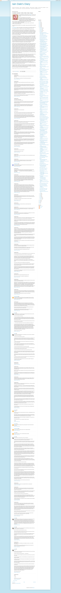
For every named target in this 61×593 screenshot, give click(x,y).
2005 (39, 200)
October (41, 29)
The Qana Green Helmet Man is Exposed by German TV (43, 155)
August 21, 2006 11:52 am (17, 118)
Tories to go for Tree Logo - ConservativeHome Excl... (43, 177)
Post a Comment (15, 580)
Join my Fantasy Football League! (43, 188)
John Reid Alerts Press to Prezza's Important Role (43, 149)
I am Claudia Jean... (42, 187)
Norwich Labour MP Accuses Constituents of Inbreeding (43, 165)
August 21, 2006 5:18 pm (17, 310)
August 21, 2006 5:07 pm (17, 299)
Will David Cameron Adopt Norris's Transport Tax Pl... (43, 141)
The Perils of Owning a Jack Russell (44, 128)
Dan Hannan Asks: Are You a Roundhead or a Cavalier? (43, 146)
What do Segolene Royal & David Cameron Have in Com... (43, 41)
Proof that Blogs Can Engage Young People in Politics (44, 59)
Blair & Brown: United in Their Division (44, 164)
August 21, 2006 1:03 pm (17, 181)
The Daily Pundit (16, 296)
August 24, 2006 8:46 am (17, 579)
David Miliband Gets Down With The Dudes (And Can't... (44, 40)
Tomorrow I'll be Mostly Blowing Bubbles (44, 101)
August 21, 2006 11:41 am (17, 106)
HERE (30, 14)
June (40, 194)
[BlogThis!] (22, 71)
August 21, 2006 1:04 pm (17, 192)
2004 (39, 201)
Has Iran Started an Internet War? (43, 133)
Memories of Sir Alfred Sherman (43, 52)
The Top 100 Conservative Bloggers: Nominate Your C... (44, 48)
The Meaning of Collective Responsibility (43, 134)
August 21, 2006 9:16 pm (17, 430)
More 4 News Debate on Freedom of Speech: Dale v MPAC (44, 102)
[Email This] (21, 71)
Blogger (33, 587)
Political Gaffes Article (42, 135)
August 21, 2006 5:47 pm (17, 331)
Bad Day (41, 158)
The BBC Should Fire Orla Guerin (43, 131)
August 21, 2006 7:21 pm (17, 380)
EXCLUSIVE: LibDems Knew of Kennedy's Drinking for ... (43, 46)
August (40, 31)
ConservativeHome (14, 27)
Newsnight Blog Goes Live (43, 163)
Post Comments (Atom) (17, 583)
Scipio (15, 333)
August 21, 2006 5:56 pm (17, 360)
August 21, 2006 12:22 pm (17, 161)
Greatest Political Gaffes (42, 157)
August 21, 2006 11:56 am (17, 146)
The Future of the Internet (42, 190)
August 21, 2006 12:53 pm (17, 172)
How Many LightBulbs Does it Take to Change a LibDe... (44, 173)
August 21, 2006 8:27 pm (17, 421)
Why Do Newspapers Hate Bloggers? (44, 156)
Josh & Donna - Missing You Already (44, 90)
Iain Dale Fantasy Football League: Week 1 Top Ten (44, 84)
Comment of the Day (42, 162)
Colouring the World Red (42, 53)
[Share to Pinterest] (24, 71)
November (41, 28)
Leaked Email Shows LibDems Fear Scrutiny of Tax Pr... (44, 172)
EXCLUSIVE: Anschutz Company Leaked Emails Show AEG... (43, 49)
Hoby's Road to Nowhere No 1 (43, 70)
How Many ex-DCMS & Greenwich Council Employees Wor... (43, 44)
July (40, 193)
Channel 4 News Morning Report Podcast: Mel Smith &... (43, 159)
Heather (15, 432)
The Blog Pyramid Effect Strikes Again (44, 45)
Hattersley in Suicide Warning (43, 124)
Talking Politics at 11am (42, 68)
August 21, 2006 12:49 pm (17, 166)
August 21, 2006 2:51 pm (17, 214)
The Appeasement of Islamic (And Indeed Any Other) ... (43, 120)
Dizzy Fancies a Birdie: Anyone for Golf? (44, 69)
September (41, 30)
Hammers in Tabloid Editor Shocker (44, 132)
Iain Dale (41, 207)
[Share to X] (23, 71)
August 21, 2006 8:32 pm (17, 426)
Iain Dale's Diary (21, 4)
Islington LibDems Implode (43, 152)
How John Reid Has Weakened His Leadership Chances (44, 142)
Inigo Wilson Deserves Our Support (44, 118)
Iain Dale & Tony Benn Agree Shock (44, 116)
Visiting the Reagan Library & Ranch (44, 89)
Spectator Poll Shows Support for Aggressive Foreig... (43, 114)
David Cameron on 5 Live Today (43, 189)
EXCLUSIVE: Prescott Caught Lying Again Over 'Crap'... (44, 106)
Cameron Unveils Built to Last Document (44, 117)
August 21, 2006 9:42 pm (17, 434)
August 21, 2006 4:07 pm (17, 287)
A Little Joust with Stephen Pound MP (44, 97)
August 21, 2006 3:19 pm (17, 250)
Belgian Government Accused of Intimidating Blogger (43, 130)
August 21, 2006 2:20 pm (17, 209)
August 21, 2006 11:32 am (17, 96)
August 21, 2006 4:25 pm (17, 294)
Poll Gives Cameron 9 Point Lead (43, 85)
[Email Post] (20, 71)
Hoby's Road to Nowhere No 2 (43, 32)
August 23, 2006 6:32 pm (17, 572)
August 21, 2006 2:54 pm (17, 225)
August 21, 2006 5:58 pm (17, 364)
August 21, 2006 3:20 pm (17, 271)
